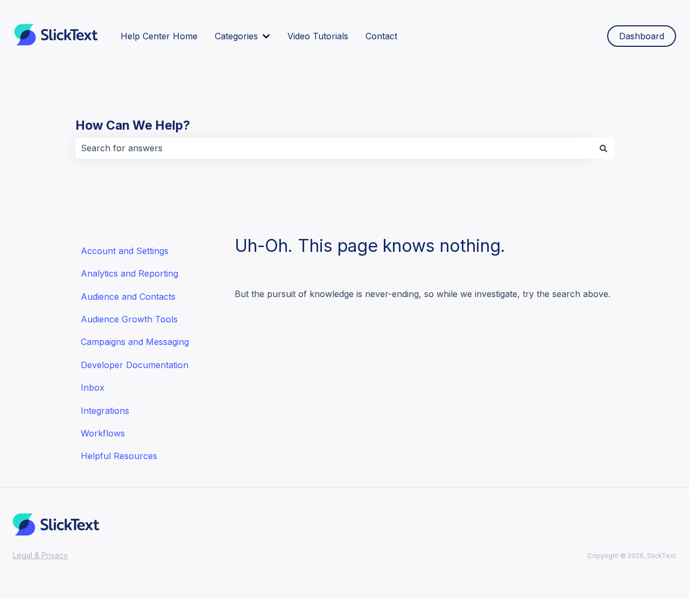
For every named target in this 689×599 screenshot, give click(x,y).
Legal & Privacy (40, 555)
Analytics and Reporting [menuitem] (129, 273)
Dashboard (641, 36)
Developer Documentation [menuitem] (134, 365)
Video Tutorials (317, 36)
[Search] (603, 148)
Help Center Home (159, 36)
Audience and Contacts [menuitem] (128, 296)
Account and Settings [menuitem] (124, 250)
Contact (381, 36)
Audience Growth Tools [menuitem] (129, 319)
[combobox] (334, 148)
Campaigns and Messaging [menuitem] (135, 341)
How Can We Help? (132, 125)
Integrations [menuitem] (105, 410)
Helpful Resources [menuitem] (119, 455)
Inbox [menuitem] (92, 387)
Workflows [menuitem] (103, 433)
